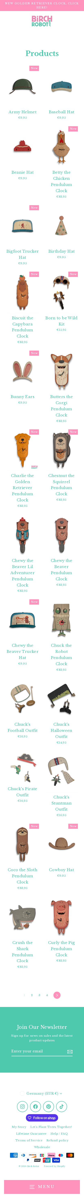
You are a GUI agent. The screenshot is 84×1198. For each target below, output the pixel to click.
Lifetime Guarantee (31, 1133)
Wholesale (42, 1147)
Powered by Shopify (54, 1166)
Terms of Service (28, 1140)
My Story (19, 1127)
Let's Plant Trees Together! (51, 1127)
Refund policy (57, 1140)
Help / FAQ (59, 1133)
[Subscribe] (70, 1051)
